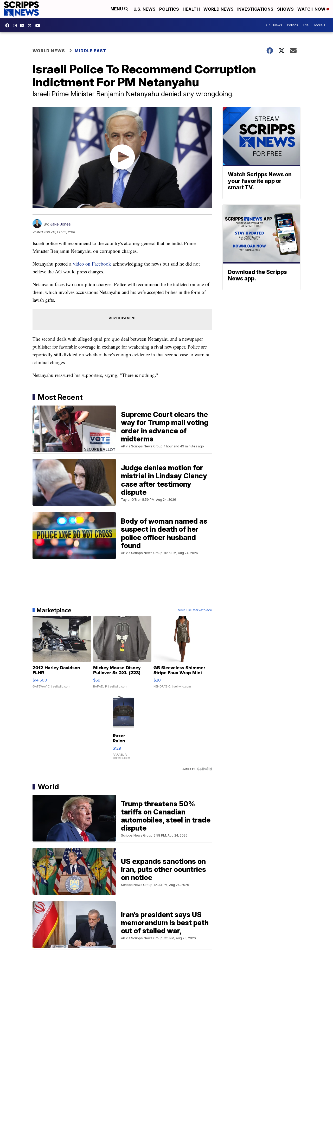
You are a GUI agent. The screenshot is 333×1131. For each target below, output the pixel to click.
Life (306, 25)
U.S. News (144, 9)
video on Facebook (92, 263)
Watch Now (311, 9)
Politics (169, 9)
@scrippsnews (39, 25)
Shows (285, 9)
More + (319, 25)
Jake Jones (60, 224)
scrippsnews (8, 25)
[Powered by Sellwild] (204, 769)
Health (191, 9)
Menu (117, 9)
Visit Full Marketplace (195, 610)
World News (218, 9)
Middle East (90, 50)
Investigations (255, 9)
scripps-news (23, 25)
